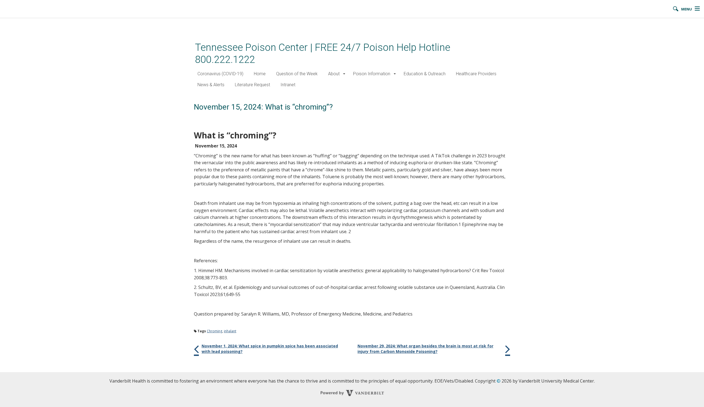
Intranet (287, 84)
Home (260, 73)
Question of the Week (297, 73)
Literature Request (252, 84)
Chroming (214, 331)
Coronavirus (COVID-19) (220, 73)
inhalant (230, 331)
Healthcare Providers (476, 73)
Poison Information (371, 73)
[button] (344, 74)
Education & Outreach (425, 73)
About (334, 73)
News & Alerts (210, 84)
